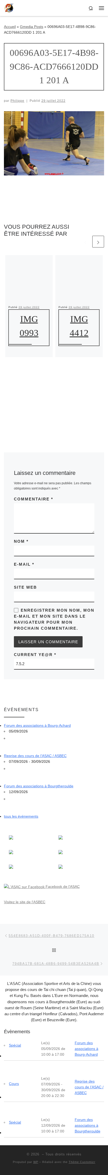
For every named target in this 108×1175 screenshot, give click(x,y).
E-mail (24, 564)
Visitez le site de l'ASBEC (24, 902)
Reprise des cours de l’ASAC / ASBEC (89, 1087)
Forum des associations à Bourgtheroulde (38, 786)
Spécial (15, 1045)
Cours (14, 1084)
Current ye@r (35, 654)
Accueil (10, 27)
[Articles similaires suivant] (98, 241)
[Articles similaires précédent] (85, 241)
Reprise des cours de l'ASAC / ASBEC (35, 756)
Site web (25, 587)
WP (35, 1162)
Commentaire (33, 499)
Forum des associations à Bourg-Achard (37, 725)
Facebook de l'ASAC (62, 886)
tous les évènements (21, 816)
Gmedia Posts (31, 27)
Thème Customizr (82, 1162)
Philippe (17, 101)
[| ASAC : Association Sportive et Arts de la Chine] (9, 7)
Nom (21, 541)
